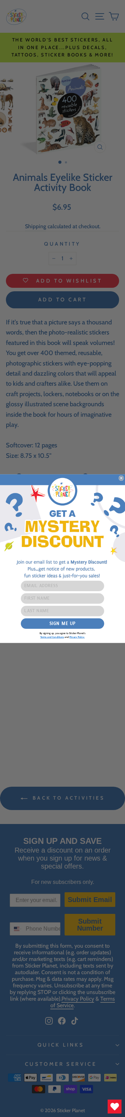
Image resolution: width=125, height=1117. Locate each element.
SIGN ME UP (62, 623)
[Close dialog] (121, 478)
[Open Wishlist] (115, 1107)
